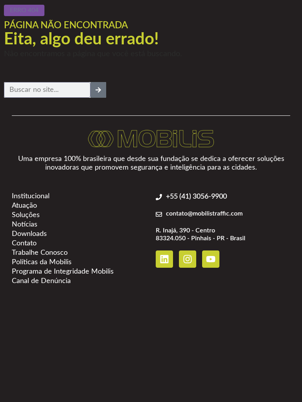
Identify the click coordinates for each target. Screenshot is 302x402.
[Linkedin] (164, 259)
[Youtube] (210, 259)
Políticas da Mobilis (42, 262)
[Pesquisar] (98, 90)
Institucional (31, 196)
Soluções (26, 215)
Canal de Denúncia (41, 281)
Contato (24, 243)
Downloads (29, 234)
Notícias (24, 224)
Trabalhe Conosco (40, 252)
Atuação (24, 205)
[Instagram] (187, 259)
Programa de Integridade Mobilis (63, 271)
